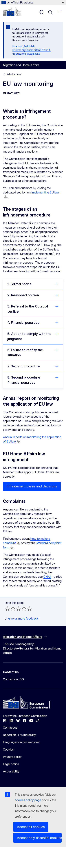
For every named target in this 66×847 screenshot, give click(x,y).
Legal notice (11, 764)
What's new (14, 74)
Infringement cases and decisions (32, 486)
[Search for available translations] (5, 197)
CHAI (47, 576)
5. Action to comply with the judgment (29, 336)
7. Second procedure (23, 366)
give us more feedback (23, 618)
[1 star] (7, 608)
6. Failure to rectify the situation (25, 352)
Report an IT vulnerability (19, 735)
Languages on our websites (21, 742)
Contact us (10, 727)
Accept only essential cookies (39, 838)
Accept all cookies (31, 827)
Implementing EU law (45, 192)
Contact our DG (13, 679)
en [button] (41, 12)
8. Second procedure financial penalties (23, 379)
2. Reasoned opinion (23, 295)
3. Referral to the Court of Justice (27, 308)
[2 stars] (10, 608)
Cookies (8, 749)
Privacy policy (12, 757)
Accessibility (11, 771)
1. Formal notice (19, 284)
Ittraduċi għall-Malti (23, 46)
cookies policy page (28, 800)
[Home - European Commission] (12, 11)
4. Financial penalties (23, 322)
